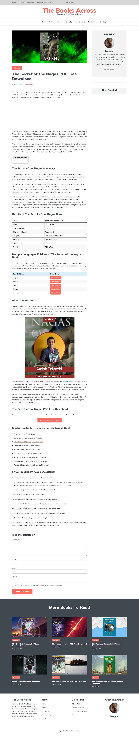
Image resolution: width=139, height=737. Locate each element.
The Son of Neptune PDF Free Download (69, 682)
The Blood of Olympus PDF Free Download (25, 645)
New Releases (80, 22)
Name (14, 559)
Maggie (30, 84)
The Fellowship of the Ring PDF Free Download (107, 682)
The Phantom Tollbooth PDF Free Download (106, 645)
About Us (21, 2)
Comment (15, 539)
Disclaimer (75, 715)
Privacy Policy (41, 2)
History (59, 22)
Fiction (51, 22)
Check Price (55, 278)
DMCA (50, 2)
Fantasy (17, 68)
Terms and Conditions (79, 711)
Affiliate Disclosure (78, 708)
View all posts (109, 69)
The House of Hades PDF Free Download (69, 644)
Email (14, 568)
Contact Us (30, 2)
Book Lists (91, 22)
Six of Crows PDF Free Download (26, 682)
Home (14, 2)
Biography (68, 22)
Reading (103, 22)
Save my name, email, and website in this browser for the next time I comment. (38, 585)
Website (15, 577)
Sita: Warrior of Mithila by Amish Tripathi (28, 442)
